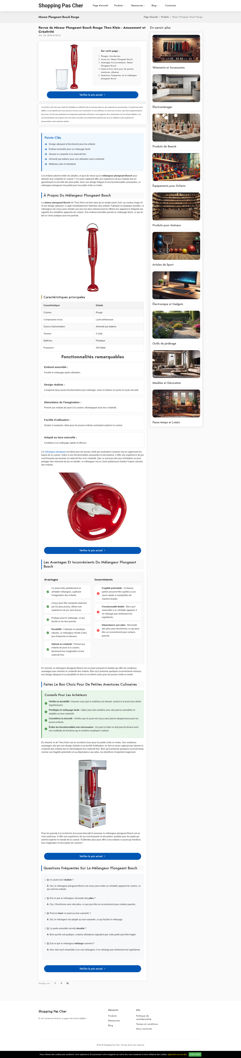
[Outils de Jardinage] (176, 324)
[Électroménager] (176, 87)
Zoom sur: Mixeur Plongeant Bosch (117, 59)
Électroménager (162, 107)
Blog (154, 5)
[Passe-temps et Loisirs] (176, 403)
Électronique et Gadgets (167, 304)
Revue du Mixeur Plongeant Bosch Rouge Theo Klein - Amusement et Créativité (91, 29)
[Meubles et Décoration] (176, 363)
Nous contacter (144, 1028)
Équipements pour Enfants (168, 186)
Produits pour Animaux (166, 225)
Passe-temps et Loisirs (166, 422)
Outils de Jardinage (164, 343)
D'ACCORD (195, 1054)
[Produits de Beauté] (176, 127)
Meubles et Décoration (166, 383)
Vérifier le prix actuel (91, 95)
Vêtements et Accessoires (168, 68)
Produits (118, 5)
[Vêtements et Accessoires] (176, 48)
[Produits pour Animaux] (176, 206)
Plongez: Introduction (110, 56)
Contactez (170, 5)
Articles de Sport (162, 265)
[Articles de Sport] (176, 245)
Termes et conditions (147, 1024)
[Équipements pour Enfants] (176, 166)
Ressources (137, 5)
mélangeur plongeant (55, 452)
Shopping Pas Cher (52, 1011)
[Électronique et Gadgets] (176, 285)
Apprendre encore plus (177, 1054)
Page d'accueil (100, 5)
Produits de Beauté (164, 146)
